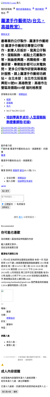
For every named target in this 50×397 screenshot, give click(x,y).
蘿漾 (3, 155)
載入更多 (5, 191)
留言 (22, 170)
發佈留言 (5, 207)
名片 (8, 106)
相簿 (8, 99)
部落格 (9, 103)
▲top (3, 186)
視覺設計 (23, 94)
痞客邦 (16, 170)
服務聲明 (28, 360)
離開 (15, 392)
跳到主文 (5, 34)
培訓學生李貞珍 (25, 181)
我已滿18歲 (6, 392)
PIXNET (12, 357)
